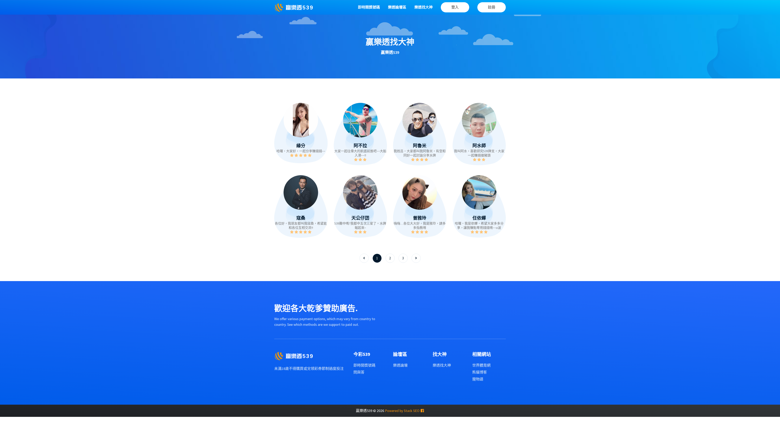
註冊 (491, 7)
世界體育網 (481, 365)
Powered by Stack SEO (402, 410)
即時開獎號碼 (369, 7)
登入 (455, 7)
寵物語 (477, 379)
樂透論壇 (400, 365)
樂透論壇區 (397, 7)
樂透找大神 (423, 7)
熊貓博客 (479, 372)
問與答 (358, 372)
